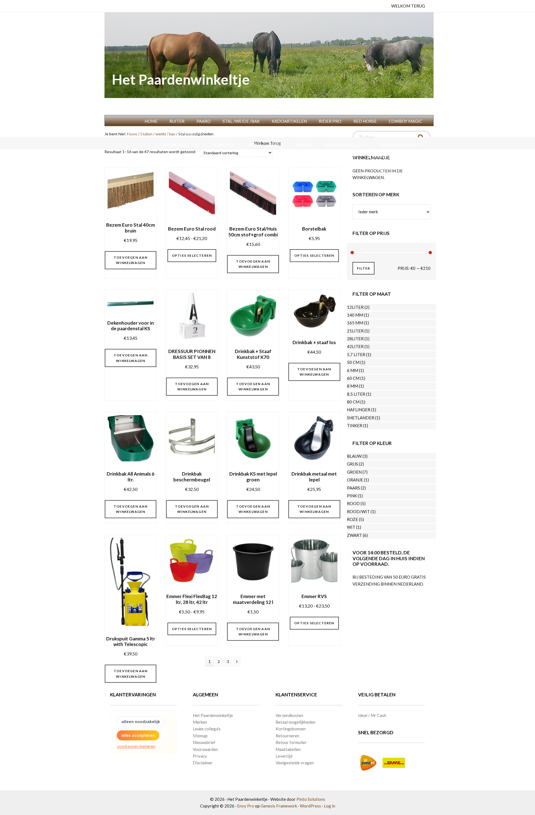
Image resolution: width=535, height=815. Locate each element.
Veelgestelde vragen (295, 762)
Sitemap (200, 735)
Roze (352, 519)
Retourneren (287, 735)
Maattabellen (288, 749)
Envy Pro (245, 805)
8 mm (352, 385)
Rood (353, 503)
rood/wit (358, 511)
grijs (352, 463)
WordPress (310, 805)
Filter (363, 268)
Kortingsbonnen (291, 728)
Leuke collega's (207, 728)
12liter (355, 307)
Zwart (354, 535)
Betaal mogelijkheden (295, 722)
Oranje (355, 479)
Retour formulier (291, 742)
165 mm (355, 322)
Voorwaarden (205, 749)
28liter (355, 338)
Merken (200, 722)
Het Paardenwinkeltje (181, 79)
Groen (354, 471)
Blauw (354, 456)
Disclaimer (203, 762)
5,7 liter (356, 354)
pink (352, 495)
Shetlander (360, 417)
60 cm (353, 378)
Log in (329, 805)
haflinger (358, 409)
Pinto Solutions (310, 799)
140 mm (355, 314)
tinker (354, 425)
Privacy (200, 755)
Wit (351, 527)
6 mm (352, 370)
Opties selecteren (192, 255)
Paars (353, 487)
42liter (355, 346)
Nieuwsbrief (204, 742)
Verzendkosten (289, 715)
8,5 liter (356, 394)
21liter (355, 330)
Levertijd (284, 755)
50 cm (353, 362)
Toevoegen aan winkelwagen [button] (131, 260)
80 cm (353, 401)
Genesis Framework (279, 805)
